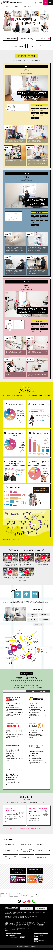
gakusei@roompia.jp (35, 757)
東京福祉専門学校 (30, 923)
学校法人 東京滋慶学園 (9, 923)
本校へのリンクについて (20, 917)
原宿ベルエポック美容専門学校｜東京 (10, 6)
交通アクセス (40, 850)
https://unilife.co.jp (11, 779)
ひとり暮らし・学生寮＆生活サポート (26, 850)
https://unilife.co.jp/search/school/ (14, 781)
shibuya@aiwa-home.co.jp (37, 707)
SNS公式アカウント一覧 (10, 917)
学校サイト (22, 937)
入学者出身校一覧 (25, 857)
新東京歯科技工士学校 (41, 925)
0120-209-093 (27, 908)
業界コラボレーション (26, 844)
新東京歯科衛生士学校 (41, 926)
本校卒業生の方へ (9, 916)
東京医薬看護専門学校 (30, 922)
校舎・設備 (7, 850)
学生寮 (14, 691)
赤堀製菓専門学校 (19, 926)
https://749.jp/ (10, 755)
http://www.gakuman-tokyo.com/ (14, 709)
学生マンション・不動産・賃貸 (38, 691)
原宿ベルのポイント (9, 844)
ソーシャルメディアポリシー (32, 916)
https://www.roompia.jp (36, 758)
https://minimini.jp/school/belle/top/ (15, 734)
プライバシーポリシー (22, 916)
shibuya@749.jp (11, 753)
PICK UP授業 (39, 844)
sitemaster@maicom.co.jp (13, 707)
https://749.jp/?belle (11, 757)
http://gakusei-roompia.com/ (37, 760)
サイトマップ (28, 917)
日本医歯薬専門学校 (41, 924)
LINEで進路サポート (41, 857)
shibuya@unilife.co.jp (12, 777)
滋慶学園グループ (8, 922)
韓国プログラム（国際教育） (10, 857)
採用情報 (15, 916)
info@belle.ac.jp (41, 908)
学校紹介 (19, 6)
